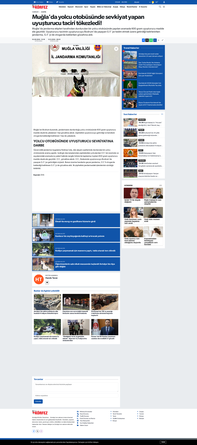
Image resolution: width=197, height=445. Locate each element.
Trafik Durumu (84, 416)
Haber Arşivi (84, 425)
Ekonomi (78, 7)
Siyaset (71, 7)
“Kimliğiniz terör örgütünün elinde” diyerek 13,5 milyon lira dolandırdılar (75, 338)
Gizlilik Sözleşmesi (119, 418)
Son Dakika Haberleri (87, 423)
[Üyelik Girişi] (163, 2)
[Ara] (160, 7)
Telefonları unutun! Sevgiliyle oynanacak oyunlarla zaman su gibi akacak (149, 164)
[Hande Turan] (39, 279)
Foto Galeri (39, 2)
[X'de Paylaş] (147, 40)
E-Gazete (143, 7)
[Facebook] (34, 431)
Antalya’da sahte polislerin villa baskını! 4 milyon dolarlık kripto (149, 144)
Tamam (163, 442)
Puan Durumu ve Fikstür (87, 418)
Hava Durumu (84, 414)
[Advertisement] (76, 112)
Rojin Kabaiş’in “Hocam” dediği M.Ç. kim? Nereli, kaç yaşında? (150, 124)
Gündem (62, 7)
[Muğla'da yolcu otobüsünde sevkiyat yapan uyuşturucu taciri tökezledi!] (76, 70)
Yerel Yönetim (117, 414)
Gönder (38, 401)
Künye (115, 421)
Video (51, 2)
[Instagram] (41, 431)
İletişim (141, 418)
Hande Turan (51, 278)
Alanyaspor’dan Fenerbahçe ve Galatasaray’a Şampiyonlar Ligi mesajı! (149, 154)
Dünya (122, 7)
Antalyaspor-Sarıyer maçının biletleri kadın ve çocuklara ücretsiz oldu (148, 175)
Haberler (35, 12)
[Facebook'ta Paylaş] (143, 40)
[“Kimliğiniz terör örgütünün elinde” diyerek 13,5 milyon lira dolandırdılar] (76, 327)
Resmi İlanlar (132, 7)
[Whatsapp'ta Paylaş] (151, 40)
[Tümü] (162, 114)
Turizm (141, 414)
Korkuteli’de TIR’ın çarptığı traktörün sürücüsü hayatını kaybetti (102, 313)
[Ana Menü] (164, 7)
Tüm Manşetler (85, 421)
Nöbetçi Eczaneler (86, 411)
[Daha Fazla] (155, 40)
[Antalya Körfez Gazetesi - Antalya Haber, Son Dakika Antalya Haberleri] (40, 6)
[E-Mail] (47, 282)
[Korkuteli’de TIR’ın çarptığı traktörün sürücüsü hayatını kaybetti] (104, 302)
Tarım (114, 416)
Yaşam (92, 7)
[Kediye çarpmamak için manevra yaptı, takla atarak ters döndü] (47, 327)
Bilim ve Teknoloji (104, 7)
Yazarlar (61, 2)
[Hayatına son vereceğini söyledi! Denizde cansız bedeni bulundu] (76, 302)
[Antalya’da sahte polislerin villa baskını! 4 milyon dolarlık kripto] (47, 302)
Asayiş (115, 7)
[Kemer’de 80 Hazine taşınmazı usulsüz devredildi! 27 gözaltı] (104, 327)
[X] (37, 431)
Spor (86, 7)
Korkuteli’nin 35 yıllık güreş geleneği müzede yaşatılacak (148, 134)
